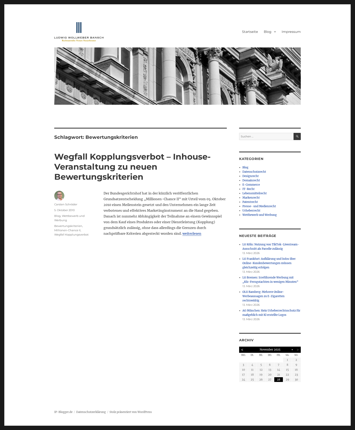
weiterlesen (191, 233)
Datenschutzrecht (254, 172)
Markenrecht (251, 197)
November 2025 (270, 349)
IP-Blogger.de (63, 412)
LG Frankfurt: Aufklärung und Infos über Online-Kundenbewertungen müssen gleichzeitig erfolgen (269, 263)
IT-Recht (248, 189)
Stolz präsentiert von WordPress (130, 412)
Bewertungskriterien (68, 226)
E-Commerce (251, 184)
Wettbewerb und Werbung (259, 215)
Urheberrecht (251, 210)
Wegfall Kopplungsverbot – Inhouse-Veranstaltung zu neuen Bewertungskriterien (132, 167)
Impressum (291, 32)
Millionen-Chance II (67, 230)
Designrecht (250, 176)
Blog (267, 32)
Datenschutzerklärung (91, 412)
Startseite (250, 32)
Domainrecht (251, 180)
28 (278, 379)
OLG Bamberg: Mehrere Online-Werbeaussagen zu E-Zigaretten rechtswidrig (263, 296)
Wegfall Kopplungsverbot (71, 234)
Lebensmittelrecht (254, 193)
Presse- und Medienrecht (259, 206)
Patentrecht (250, 202)
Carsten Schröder (65, 204)
